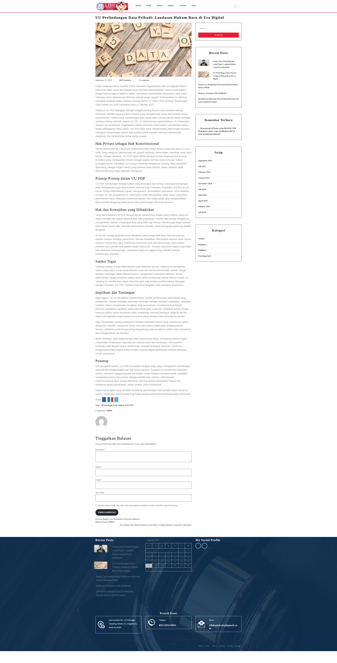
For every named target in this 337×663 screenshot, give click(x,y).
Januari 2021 (204, 178)
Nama (98, 467)
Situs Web (99, 492)
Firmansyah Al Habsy (209, 128)
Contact (182, 5)
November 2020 (205, 183)
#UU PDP (129, 405)
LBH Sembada (124, 80)
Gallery (171, 5)
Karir (194, 5)
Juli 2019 (202, 212)
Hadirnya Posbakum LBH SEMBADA (212, 93)
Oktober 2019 (204, 206)
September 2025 (205, 161)
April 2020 (202, 201)
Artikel (109, 411)
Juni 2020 (202, 195)
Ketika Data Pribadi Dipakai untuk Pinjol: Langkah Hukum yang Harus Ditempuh (224, 64)
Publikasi (202, 250)
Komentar (100, 449)
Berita (159, 5)
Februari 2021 (204, 172)
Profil (148, 5)
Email (98, 480)
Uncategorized (204, 256)
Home (138, 5)
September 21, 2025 (103, 80)
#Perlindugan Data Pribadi (112, 405)
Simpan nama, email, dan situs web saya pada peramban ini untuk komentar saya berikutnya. (138, 505)
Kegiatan (202, 244)
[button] (329, 655)
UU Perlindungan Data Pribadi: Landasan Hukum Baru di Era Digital (225, 76)
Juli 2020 (202, 189)
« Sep (147, 573)
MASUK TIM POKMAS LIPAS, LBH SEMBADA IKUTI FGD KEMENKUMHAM (217, 131)
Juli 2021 (202, 166)
